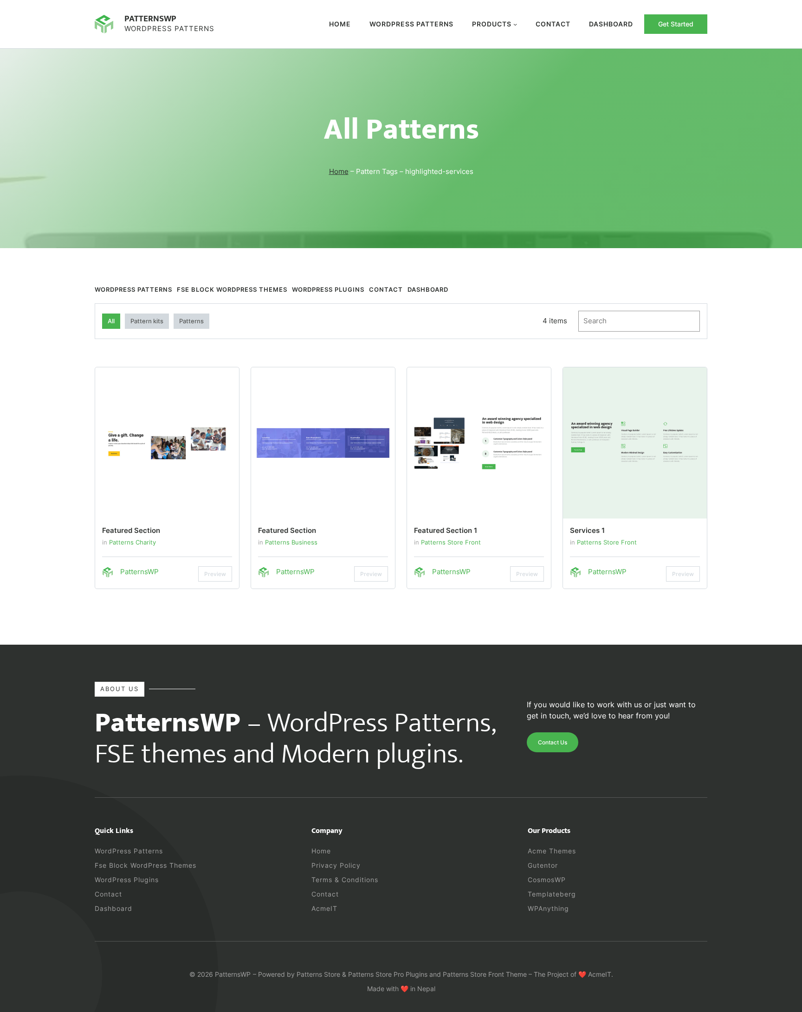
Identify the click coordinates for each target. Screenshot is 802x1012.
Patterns (191, 321)
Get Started (675, 24)
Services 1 (587, 530)
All (111, 321)
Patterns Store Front (451, 542)
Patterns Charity (132, 542)
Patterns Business (291, 542)
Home (340, 24)
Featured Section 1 (445, 530)
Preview (215, 573)
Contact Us (552, 742)
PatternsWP (150, 18)
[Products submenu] (515, 24)
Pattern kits (146, 321)
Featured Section (131, 530)
